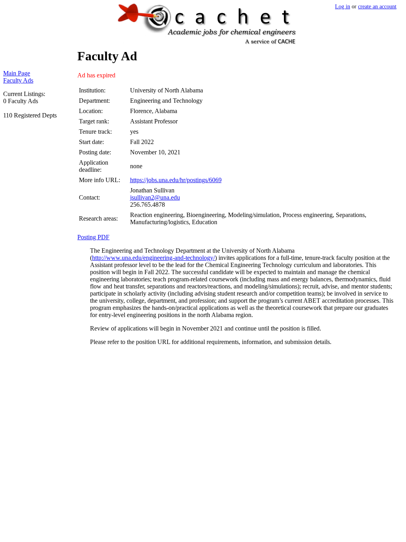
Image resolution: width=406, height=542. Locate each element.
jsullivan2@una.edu (155, 197)
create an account (377, 6)
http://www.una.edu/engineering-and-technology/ (153, 257)
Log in (342, 6)
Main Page (16, 73)
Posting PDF (93, 237)
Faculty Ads (18, 80)
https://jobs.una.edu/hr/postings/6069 (176, 180)
